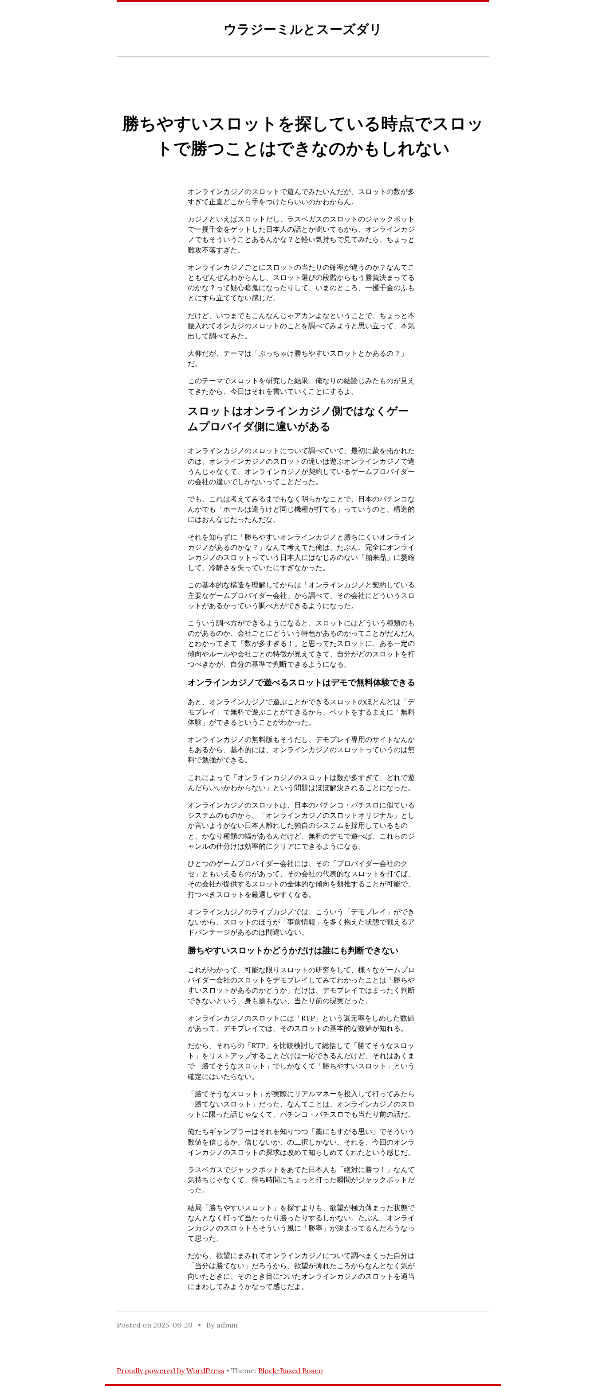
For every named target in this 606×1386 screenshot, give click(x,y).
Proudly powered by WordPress (170, 1370)
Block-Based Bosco (290, 1370)
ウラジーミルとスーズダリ (303, 29)
